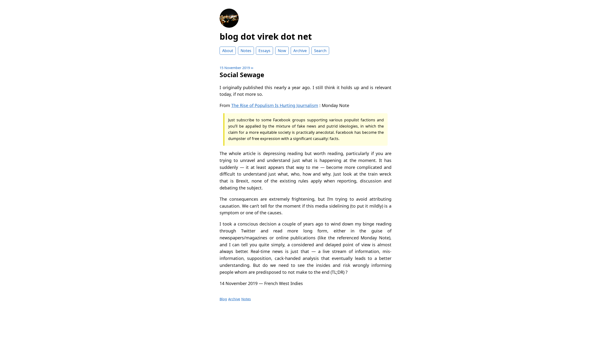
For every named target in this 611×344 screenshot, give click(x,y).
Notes (246, 50)
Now (282, 50)
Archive (300, 50)
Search (320, 50)
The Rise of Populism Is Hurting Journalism (274, 105)
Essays (264, 50)
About (227, 50)
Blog (223, 299)
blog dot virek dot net (266, 36)
